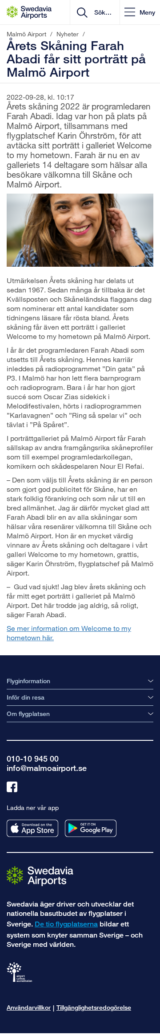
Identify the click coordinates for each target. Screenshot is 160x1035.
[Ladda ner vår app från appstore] (32, 828)
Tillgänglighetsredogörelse (93, 1007)
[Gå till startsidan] (40, 876)
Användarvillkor (29, 1007)
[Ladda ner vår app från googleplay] (90, 828)
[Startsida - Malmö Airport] (29, 12)
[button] (139, 12)
